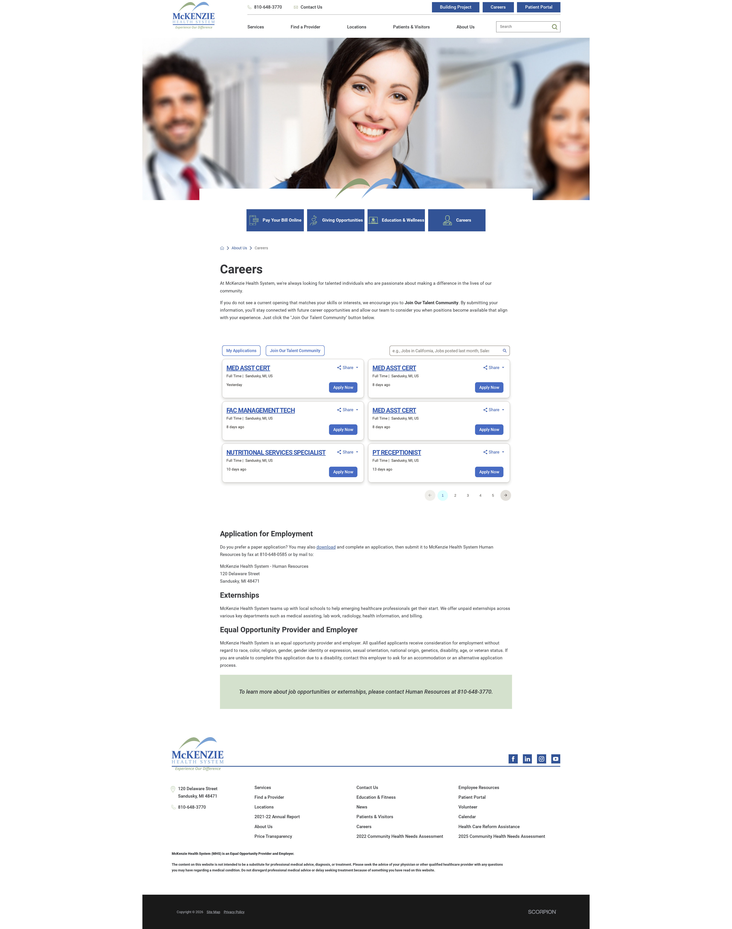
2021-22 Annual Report (277, 816)
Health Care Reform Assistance (489, 826)
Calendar (467, 816)
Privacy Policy (234, 912)
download (326, 547)
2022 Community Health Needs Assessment (399, 836)
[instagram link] (541, 758)
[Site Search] (556, 27)
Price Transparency (273, 836)
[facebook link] (513, 758)
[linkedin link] (527, 758)
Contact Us (311, 7)
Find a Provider (305, 27)
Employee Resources (478, 787)
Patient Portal (538, 7)
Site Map (213, 912)
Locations (356, 27)
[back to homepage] (222, 248)
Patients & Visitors (411, 27)
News (361, 807)
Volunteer (467, 807)
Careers (498, 7)
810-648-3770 (268, 7)
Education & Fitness (376, 797)
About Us (466, 27)
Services (255, 27)
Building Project (455, 7)
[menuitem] (255, 29)
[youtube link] (555, 758)
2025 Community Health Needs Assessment (501, 836)
